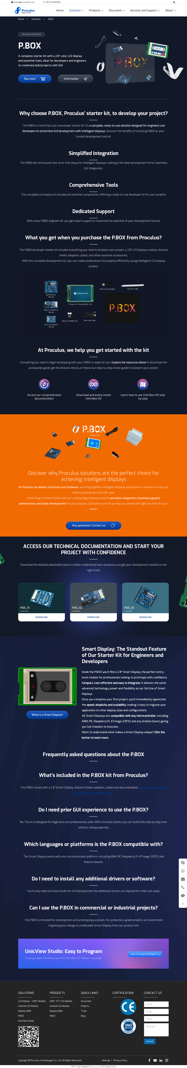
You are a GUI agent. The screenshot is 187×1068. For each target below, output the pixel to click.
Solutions (36, 19)
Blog (83, 1015)
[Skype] (183, 863)
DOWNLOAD (41, 617)
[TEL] (183, 887)
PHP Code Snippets (80, 1066)
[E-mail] (183, 879)
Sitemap (106, 1060)
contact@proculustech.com (24, 2)
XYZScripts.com (108, 1066)
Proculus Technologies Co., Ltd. (46, 1060)
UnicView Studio (26, 1020)
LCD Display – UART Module (32, 1001)
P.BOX (51, 19)
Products (57, 993)
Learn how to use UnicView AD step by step (143, 396)
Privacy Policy (120, 1060)
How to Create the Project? (144, 954)
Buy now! (30, 79)
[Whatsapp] (183, 871)
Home (21, 19)
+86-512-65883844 (53, 2)
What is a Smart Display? (47, 715)
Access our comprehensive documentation (44, 396)
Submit (149, 1041)
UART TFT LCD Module (61, 1001)
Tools (84, 1011)
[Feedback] (183, 895)
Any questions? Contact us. (89, 525)
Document (86, 1001)
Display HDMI (24, 1011)
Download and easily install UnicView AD (93, 396)
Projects (85, 1006)
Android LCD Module (28, 1006)
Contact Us (153, 993)
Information (71, 79)
